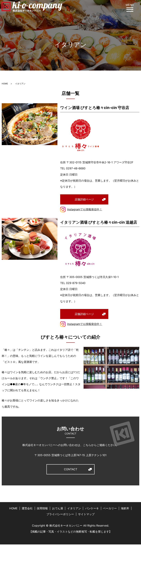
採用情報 (42, 508)
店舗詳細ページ (84, 199)
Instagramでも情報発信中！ (84, 209)
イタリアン (74, 508)
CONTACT (70, 469)
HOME (5, 83)
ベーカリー (110, 508)
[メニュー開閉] (129, 9)
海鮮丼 (125, 508)
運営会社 (27, 508)
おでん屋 (57, 508)
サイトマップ (86, 514)
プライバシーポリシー (60, 514)
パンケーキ (92, 508)
